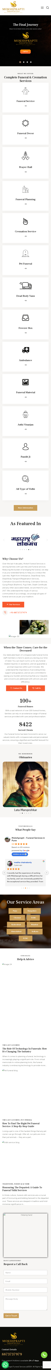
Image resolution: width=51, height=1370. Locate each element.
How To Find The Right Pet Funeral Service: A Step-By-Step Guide (20, 1125)
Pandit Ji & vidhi (21, 1184)
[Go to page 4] (25, 888)
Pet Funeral (26, 1120)
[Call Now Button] (44, 1355)
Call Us (25, 51)
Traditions (7, 1184)
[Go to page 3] (23, 888)
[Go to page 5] (27, 888)
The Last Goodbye (11, 1045)
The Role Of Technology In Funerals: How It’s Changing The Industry (24, 1050)
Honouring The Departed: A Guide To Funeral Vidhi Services (22, 1189)
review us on (18, 854)
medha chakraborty (23, 862)
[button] (3, 539)
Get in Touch (11, 1315)
